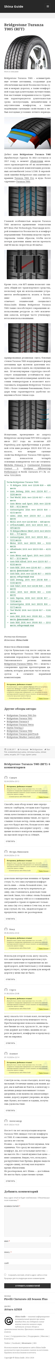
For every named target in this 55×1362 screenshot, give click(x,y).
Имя (7, 1241)
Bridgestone (37, 749)
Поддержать (33, 1336)
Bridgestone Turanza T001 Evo (21, 715)
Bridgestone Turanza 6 (18, 721)
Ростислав (24, 749)
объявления (36, 161)
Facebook (16, 1343)
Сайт (6, 1263)
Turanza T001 (23, 181)
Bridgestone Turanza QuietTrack (22, 734)
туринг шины (31, 754)
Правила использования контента (20, 1352)
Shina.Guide (22, 640)
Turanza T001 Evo (24, 178)
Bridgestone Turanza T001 (19, 718)
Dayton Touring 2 (15, 727)
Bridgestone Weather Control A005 (23, 737)
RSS (35, 1343)
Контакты (9, 1339)
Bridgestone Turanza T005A (18, 663)
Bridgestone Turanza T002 (19, 730)
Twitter (7, 1343)
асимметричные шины (17, 752)
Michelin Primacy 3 (15, 465)
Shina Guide (13, 6)
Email (8, 1252)
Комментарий (12, 1206)
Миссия (44, 1336)
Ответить (10, 841)
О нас (6, 1336)
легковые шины (33, 752)
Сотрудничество (18, 1336)
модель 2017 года (17, 754)
